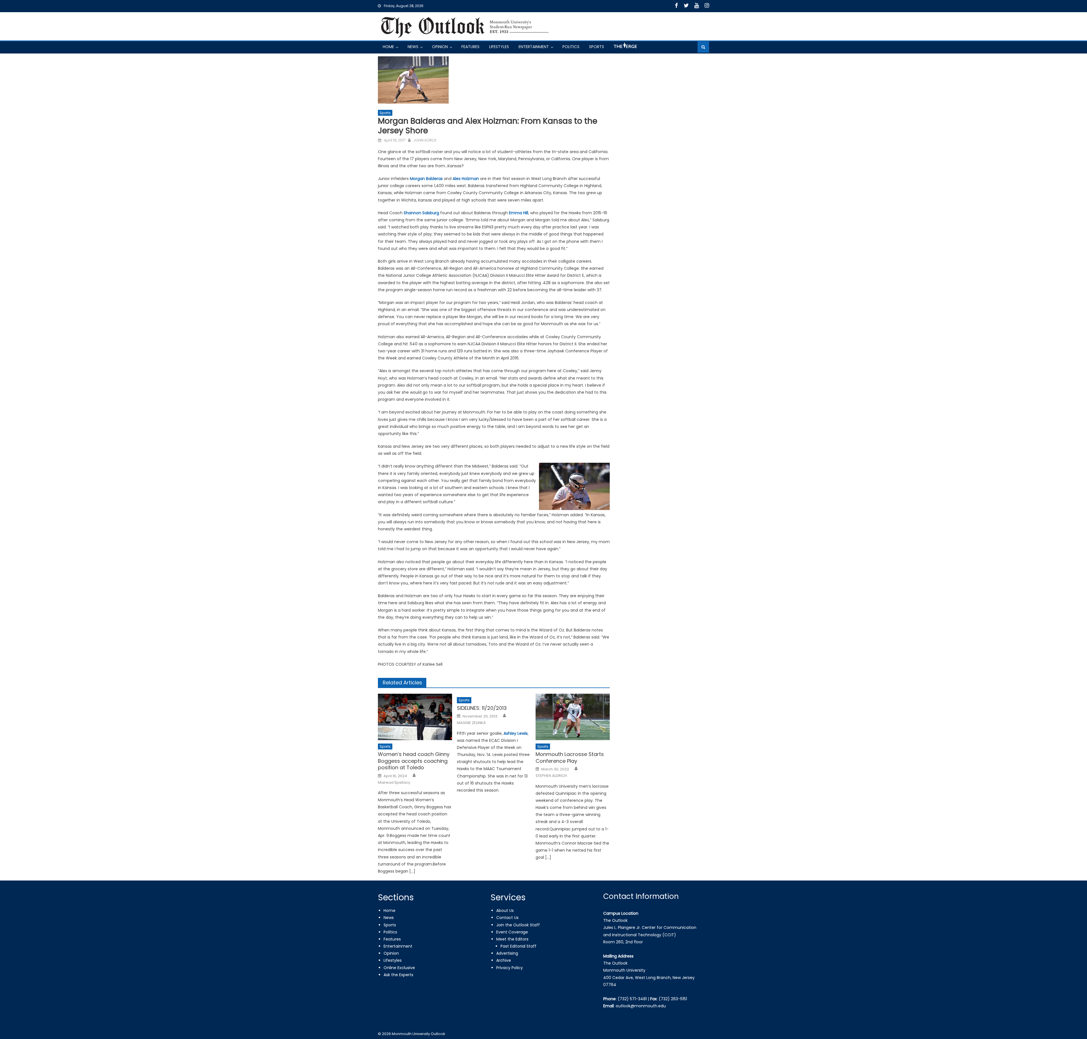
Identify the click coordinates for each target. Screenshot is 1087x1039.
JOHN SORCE (424, 140)
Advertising (507, 953)
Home (388, 47)
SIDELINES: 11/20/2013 (482, 708)
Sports (596, 47)
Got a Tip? (624, 48)
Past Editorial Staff (518, 946)
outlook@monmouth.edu (641, 1006)
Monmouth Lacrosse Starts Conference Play (570, 757)
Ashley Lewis (516, 733)
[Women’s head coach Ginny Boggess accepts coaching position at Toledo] (415, 717)
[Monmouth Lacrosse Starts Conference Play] (573, 717)
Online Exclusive (399, 968)
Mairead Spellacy (394, 782)
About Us (505, 910)
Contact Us (507, 917)
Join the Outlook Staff (518, 925)
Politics (570, 47)
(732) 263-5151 (673, 999)
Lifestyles (499, 47)
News (413, 47)
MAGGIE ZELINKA (471, 722)
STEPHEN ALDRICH (551, 775)
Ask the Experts (398, 975)
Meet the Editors (512, 939)
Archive (503, 960)
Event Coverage (512, 932)
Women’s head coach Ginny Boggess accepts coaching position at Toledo (414, 761)
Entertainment (534, 47)
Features (470, 47)
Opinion (440, 47)
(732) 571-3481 (632, 999)
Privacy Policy (509, 968)
